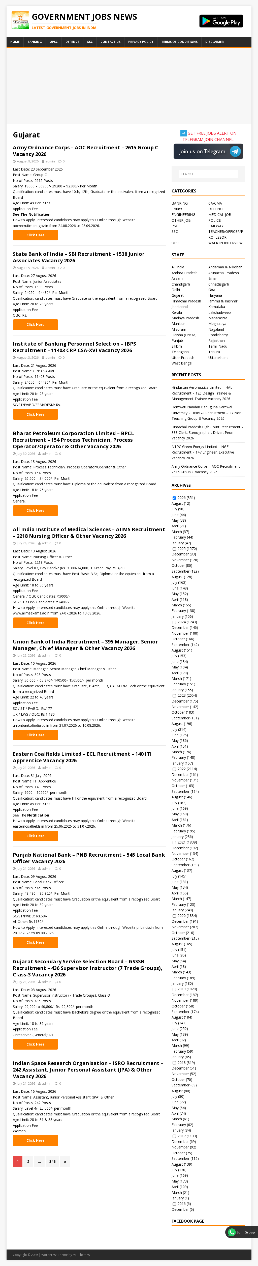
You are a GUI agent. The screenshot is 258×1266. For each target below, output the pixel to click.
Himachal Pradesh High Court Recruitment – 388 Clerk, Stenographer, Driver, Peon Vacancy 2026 (207, 433)
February (179, 537)
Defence (72, 42)
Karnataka (216, 306)
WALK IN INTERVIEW (225, 242)
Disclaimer (214, 42)
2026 (182, 497)
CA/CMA (215, 203)
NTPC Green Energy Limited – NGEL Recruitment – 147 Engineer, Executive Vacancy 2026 (203, 452)
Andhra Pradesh (185, 272)
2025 (182, 548)
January (178, 543)
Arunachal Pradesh (223, 272)
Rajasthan (216, 340)
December (180, 554)
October (178, 565)
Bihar (212, 278)
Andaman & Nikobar (225, 267)
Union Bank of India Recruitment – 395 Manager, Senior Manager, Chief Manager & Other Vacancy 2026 (85, 645)
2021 (182, 842)
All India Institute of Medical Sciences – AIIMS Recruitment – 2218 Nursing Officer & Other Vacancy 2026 (89, 532)
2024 (182, 622)
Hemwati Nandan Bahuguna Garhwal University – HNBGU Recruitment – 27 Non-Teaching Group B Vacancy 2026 (207, 413)
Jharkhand (180, 306)
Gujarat (178, 295)
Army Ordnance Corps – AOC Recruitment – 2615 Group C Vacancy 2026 (85, 150)
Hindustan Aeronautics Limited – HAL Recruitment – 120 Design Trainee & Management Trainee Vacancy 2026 (202, 393)
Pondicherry (218, 334)
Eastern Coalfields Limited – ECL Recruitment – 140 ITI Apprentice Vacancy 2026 (82, 757)
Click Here (35, 235)
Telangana (180, 351)
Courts (177, 209)
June (175, 514)
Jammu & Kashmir (223, 301)
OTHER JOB (181, 220)
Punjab (177, 340)
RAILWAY (215, 225)
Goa (211, 289)
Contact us (110, 42)
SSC (90, 42)
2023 (182, 695)
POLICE (214, 220)
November (180, 559)
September (180, 571)
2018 (182, 1062)
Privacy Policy (140, 42)
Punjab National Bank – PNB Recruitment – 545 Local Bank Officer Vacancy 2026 (89, 858)
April (175, 525)
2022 (182, 768)
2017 (182, 1136)
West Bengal (182, 363)
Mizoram (179, 329)
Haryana (215, 295)
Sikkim (177, 346)
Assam (177, 278)
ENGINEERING (183, 214)
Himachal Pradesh (186, 301)
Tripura (214, 351)
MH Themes (81, 1255)
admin (50, 161)
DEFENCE (216, 209)
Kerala (177, 312)
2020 (182, 915)
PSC (175, 225)
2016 (182, 1203)
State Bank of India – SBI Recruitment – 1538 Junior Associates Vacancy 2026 (79, 257)
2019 (182, 989)
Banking (34, 42)
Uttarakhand (218, 357)
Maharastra (217, 318)
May (175, 520)
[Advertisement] (129, 86)
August (177, 503)
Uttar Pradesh (183, 357)
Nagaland (216, 329)
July (174, 509)
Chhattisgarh (218, 284)
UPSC (54, 42)
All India (178, 267)
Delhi (176, 289)
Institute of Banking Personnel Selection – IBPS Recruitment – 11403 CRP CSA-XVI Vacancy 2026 (74, 347)
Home (15, 42)
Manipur (178, 323)
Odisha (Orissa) (184, 334)
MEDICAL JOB (219, 214)
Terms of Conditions (179, 42)
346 (52, 1161)
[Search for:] (208, 174)
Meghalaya (217, 323)
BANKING (180, 203)
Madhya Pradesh (185, 318)
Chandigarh (181, 284)
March (177, 531)
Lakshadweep (219, 312)
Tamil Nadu (217, 346)
